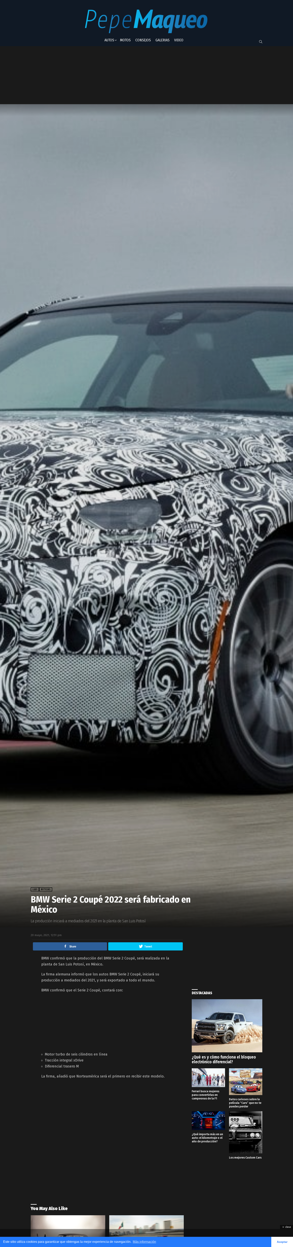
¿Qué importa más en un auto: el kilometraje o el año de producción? (207, 1137)
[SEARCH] (260, 42)
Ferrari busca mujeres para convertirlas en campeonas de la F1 (205, 1094)
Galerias (162, 40)
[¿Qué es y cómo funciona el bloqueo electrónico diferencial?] (227, 1025)
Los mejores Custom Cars (245, 1157)
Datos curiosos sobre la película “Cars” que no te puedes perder (245, 1102)
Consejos (143, 40)
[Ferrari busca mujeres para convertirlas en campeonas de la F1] (208, 1077)
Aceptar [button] (282, 1241)
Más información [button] (144, 1241)
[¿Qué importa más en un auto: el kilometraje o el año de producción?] (208, 1120)
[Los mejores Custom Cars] (245, 1132)
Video (178, 40)
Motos (125, 40)
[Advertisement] (129, 75)
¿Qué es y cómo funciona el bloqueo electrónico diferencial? (224, 1059)
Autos (109, 40)
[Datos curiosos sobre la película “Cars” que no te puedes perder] (245, 1081)
